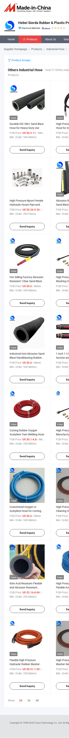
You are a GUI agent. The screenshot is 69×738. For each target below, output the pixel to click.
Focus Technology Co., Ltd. (48, 722)
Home (11, 39)
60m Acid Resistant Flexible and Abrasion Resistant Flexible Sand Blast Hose (26, 587)
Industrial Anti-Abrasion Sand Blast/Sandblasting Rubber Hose (27, 357)
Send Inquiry (27, 149)
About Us (50, 39)
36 (28, 700)
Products (31, 39)
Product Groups (20, 60)
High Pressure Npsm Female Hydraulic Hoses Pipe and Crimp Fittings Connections (26, 204)
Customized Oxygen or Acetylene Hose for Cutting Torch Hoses (25, 511)
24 (20, 700)
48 (37, 700)
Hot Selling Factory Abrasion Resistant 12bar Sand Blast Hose (26, 281)
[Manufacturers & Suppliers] (28, 7)
